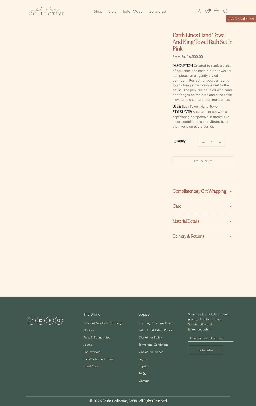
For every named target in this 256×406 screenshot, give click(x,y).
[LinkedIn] (41, 321)
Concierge (157, 11)
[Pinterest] (59, 321)
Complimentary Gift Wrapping (199, 191)
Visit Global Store (241, 18)
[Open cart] (216, 11)
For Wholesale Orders (98, 359)
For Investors (91, 352)
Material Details (186, 221)
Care (177, 206)
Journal (88, 344)
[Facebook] (50, 321)
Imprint (143, 366)
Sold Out (203, 161)
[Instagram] (32, 321)
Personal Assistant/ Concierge (103, 323)
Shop (98, 11)
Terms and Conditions (153, 344)
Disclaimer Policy (150, 337)
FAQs (142, 373)
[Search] (225, 11)
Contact (144, 381)
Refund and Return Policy (155, 330)
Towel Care (90, 366)
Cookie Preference (151, 352)
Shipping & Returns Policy (156, 323)
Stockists (88, 330)
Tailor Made (132, 11)
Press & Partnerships (96, 337)
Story (112, 11)
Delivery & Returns (188, 236)
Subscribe (205, 350)
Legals (143, 359)
